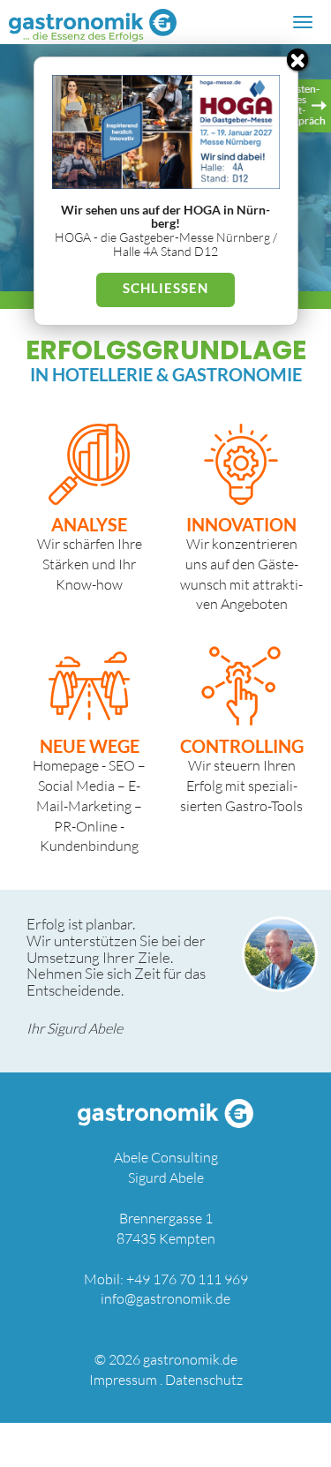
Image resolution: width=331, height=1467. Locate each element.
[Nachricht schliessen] (297, 60)
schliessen (165, 288)
